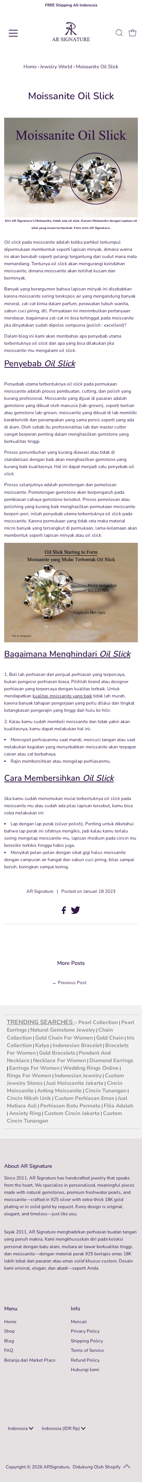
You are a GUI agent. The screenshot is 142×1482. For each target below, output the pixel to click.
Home (30, 66)
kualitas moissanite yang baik (62, 696)
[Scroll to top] (126, 1466)
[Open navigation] (19, 33)
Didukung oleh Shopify (96, 1467)
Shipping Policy (87, 1341)
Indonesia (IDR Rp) (61, 1428)
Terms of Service (87, 1350)
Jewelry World (56, 66)
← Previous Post (69, 983)
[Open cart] (132, 33)
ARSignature (56, 1467)
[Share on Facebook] (64, 912)
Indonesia (18, 1428)
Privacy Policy (85, 1331)
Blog (9, 1341)
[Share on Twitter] (75, 912)
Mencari (79, 1322)
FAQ (8, 1350)
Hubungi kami (85, 1370)
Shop (9, 1331)
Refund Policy (85, 1360)
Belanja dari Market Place (29, 1360)
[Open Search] (119, 34)
